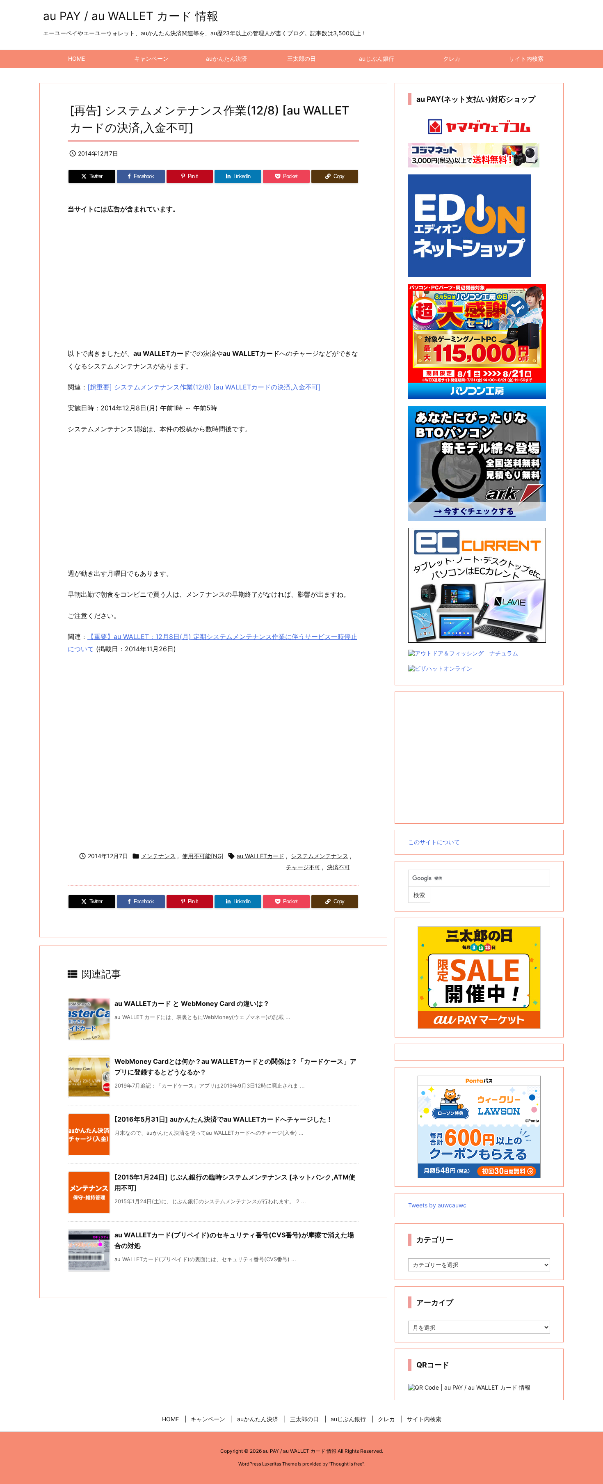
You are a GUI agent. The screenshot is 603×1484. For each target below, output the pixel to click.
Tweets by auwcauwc (437, 1205)
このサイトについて (434, 841)
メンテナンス (158, 855)
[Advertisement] (213, 281)
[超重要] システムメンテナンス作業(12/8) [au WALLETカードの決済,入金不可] (204, 387)
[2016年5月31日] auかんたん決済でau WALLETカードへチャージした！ (223, 1119)
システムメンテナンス (319, 855)
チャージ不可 (303, 866)
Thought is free (346, 1464)
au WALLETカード (260, 855)
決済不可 (338, 866)
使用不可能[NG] (203, 855)
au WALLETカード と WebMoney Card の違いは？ (192, 1003)
